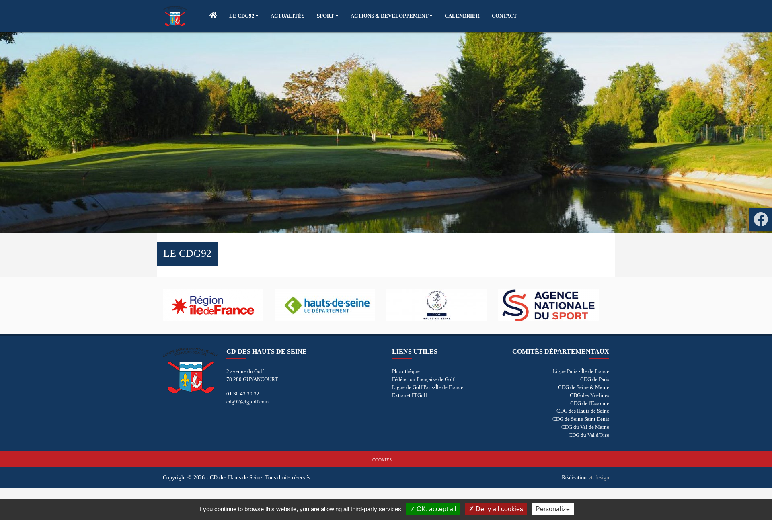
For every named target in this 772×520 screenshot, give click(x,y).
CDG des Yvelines (589, 395)
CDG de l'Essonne (589, 403)
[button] (243, 16)
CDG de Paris (594, 379)
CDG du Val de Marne (585, 427)
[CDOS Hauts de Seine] (442, 305)
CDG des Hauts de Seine (582, 411)
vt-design (598, 477)
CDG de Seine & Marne (583, 387)
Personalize (553, 509)
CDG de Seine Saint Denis (580, 419)
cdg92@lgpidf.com (247, 402)
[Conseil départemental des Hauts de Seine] (330, 305)
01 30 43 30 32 (242, 394)
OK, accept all (435, 509)
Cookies (382, 459)
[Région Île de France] (219, 305)
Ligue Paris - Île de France (581, 371)
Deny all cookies (498, 509)
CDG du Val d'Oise (589, 435)
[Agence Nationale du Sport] (554, 305)
